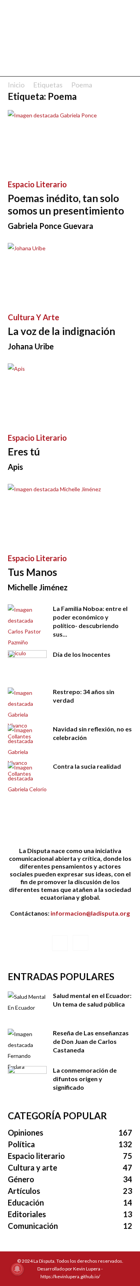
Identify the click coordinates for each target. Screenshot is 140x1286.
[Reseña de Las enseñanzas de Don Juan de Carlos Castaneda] (27, 1050)
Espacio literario (37, 184)
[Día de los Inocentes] (27, 663)
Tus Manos (32, 572)
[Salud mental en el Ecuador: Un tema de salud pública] (27, 1005)
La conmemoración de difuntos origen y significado (85, 1078)
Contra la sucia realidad (87, 766)
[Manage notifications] (17, 1269)
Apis (15, 466)
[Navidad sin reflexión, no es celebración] (27, 752)
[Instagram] (80, 943)
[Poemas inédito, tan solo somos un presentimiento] (70, 140)
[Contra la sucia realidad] (27, 778)
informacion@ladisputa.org (90, 913)
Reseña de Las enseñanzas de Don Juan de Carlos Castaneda (91, 1041)
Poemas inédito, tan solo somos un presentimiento (66, 204)
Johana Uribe (31, 346)
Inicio (16, 84)
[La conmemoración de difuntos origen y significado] (27, 1079)
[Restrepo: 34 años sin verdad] (27, 714)
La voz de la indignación (61, 331)
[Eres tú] (70, 394)
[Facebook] (60, 943)
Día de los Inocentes (81, 654)
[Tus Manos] (70, 514)
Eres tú (24, 451)
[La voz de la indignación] (70, 273)
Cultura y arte (33, 317)
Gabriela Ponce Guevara (50, 225)
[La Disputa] (70, 28)
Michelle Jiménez (38, 587)
